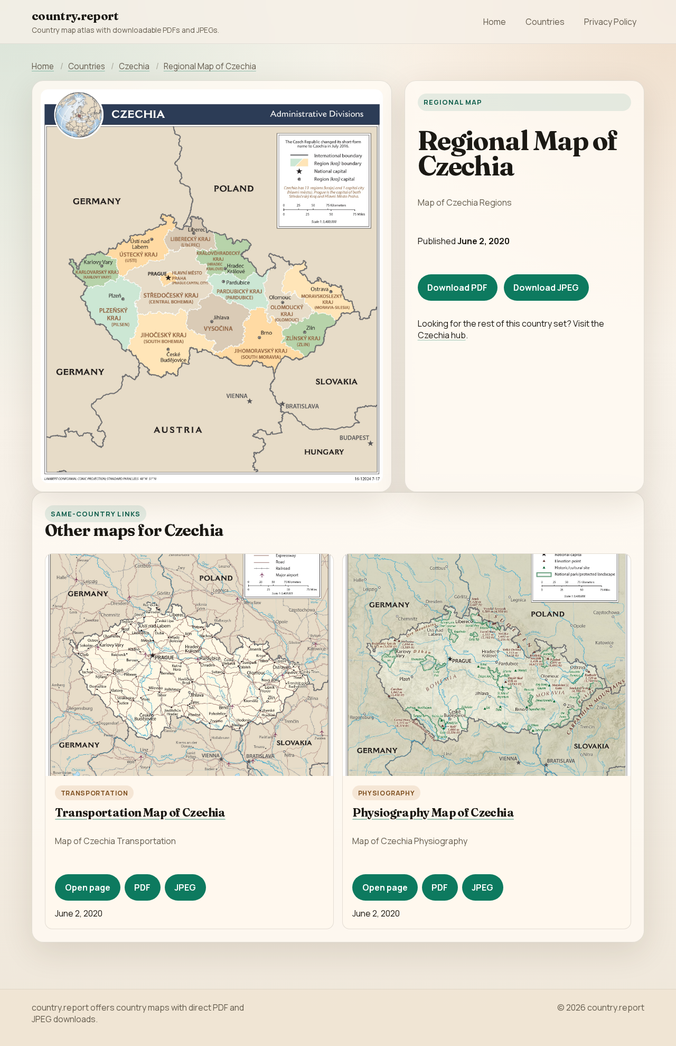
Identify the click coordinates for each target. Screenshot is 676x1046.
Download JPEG (546, 287)
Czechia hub (442, 335)
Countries (545, 21)
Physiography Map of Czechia (433, 813)
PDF (142, 887)
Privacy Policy (610, 21)
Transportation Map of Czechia (140, 813)
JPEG (185, 887)
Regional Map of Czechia (210, 66)
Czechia (134, 66)
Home (494, 21)
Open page (87, 887)
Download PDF (457, 287)
